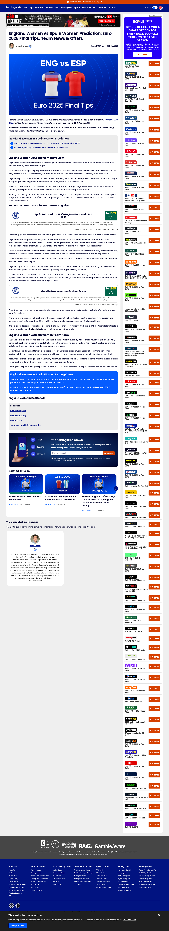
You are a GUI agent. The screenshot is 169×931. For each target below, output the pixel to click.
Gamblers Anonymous (129, 852)
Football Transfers (36, 890)
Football (39, 7)
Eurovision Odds (101, 879)
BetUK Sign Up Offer (145, 879)
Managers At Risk (79, 876)
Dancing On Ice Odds (103, 882)
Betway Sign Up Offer (146, 887)
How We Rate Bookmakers (17, 884)
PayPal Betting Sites (124, 879)
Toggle (155, 7)
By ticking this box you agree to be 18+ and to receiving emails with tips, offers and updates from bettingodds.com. (82, 459)
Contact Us (13, 876)
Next (115, 489)
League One (35, 884)
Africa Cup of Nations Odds (40, 876)
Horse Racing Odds (59, 879)
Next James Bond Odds (103, 887)
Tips (31, 7)
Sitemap (12, 896)
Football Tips (16, 420)
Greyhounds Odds (59, 873)
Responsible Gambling (16, 887)
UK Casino (112, 7)
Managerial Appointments (82, 882)
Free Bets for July (18, 415)
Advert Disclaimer (155, 16)
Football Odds (57, 870)
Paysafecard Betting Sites (126, 884)
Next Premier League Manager (83, 873)
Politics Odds (100, 873)
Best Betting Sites (18, 410)
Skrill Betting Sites (123, 887)
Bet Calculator (99, 7)
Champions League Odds (39, 879)
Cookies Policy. (129, 919)
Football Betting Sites (124, 890)
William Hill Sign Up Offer (147, 876)
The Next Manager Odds (82, 870)
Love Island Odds (101, 876)
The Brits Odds (100, 884)
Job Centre (77, 884)
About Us (12, 870)
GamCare (107, 852)
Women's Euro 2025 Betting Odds (25, 425)
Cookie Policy (13, 882)
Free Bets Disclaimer (15, 893)
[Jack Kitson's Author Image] (35, 539)
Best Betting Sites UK (124, 870)
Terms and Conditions (16, 890)
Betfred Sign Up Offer (145, 882)
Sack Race (86, 7)
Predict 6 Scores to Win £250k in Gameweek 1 (25, 498)
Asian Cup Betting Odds (39, 882)
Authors (11, 873)
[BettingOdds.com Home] (16, 7)
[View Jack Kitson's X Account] (30, 46)
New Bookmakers (123, 882)
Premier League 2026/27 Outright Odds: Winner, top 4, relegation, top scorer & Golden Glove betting (99, 501)
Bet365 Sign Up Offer (145, 873)
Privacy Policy (13, 879)
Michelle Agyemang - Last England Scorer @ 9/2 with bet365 (41, 147)
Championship (36, 873)
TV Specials (99, 870)
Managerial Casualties (81, 879)
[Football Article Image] (26, 484)
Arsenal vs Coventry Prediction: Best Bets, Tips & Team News (61, 498)
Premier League (36, 870)
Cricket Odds (57, 876)
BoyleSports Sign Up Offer (147, 884)
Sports (77, 7)
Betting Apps (122, 873)
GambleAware (117, 852)
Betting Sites (66, 7)
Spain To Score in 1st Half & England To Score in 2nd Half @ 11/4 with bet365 (47, 143)
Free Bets (48, 7)
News (57, 7)
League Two (35, 887)
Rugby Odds (57, 884)
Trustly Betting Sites (124, 876)
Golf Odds (56, 882)
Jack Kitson (23, 46)
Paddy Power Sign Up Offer (147, 870)
